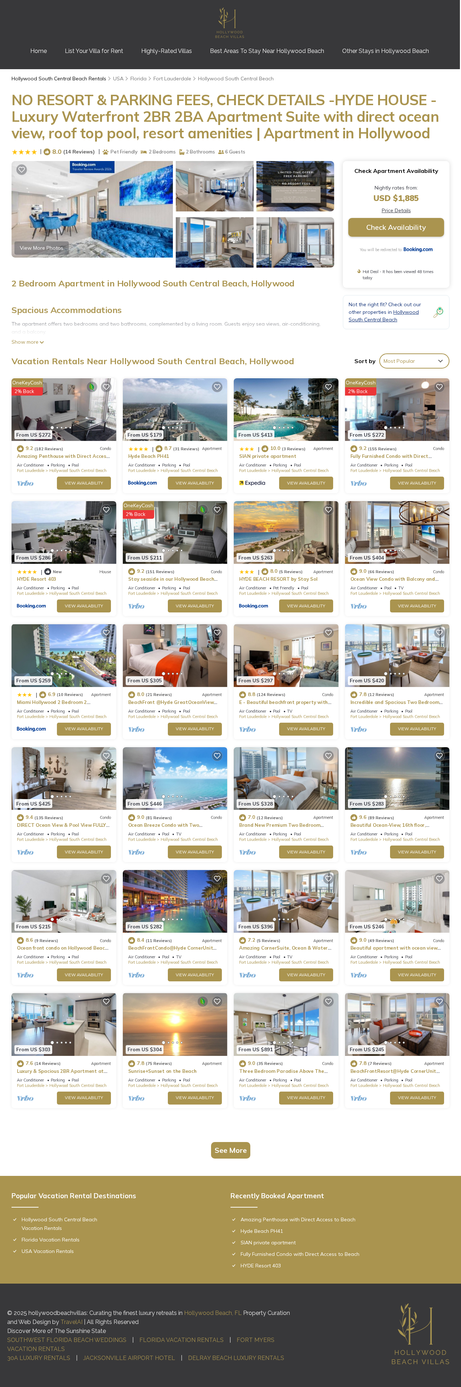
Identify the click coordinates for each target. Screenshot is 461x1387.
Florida (138, 78)
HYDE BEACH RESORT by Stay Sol (278, 579)
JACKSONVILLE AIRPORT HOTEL (129, 1358)
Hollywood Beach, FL (213, 1313)
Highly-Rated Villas (166, 51)
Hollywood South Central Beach (236, 78)
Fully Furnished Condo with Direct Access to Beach (300, 1254)
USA (118, 78)
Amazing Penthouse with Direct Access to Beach (298, 1219)
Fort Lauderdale (172, 78)
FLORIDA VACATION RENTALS (181, 1340)
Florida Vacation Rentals (51, 1239)
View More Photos (41, 248)
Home (38, 51)
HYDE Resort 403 (36, 579)
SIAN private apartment (267, 456)
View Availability (84, 483)
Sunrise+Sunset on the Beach (162, 1071)
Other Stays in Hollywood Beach (385, 51)
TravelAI (71, 1322)
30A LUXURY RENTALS (38, 1358)
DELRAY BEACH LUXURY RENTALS (236, 1358)
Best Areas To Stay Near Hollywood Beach (267, 51)
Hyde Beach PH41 (148, 456)
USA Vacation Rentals (48, 1251)
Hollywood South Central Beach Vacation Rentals (59, 1223)
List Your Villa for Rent (94, 51)
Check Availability (396, 227)
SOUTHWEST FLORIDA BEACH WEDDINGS (66, 1340)
